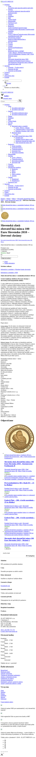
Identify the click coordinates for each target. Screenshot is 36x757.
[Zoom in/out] (7, 751)
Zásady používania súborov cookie (11, 683)
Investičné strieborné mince (16, 11)
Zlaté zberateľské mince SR (20, 63)
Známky (10, 33)
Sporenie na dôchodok (14, 71)
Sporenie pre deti (13, 69)
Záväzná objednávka (7, 680)
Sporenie (7, 66)
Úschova (7, 72)
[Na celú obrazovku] (5, 751)
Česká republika (13, 28)
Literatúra (11, 24)
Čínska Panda (12, 19)
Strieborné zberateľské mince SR (20, 62)
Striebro (10, 9)
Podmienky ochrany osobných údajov (12, 682)
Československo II (14, 29)
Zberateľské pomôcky (14, 37)
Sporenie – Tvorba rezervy (16, 67)
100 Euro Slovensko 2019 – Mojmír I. (19, 539)
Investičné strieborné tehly (19, 114)
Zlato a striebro (16, 174)
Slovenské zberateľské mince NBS (18, 59)
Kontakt (6, 77)
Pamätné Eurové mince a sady (24, 139)
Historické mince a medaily (16, 51)
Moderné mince (12, 56)
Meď (9, 18)
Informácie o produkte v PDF (9, 272)
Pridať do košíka (5, 258)
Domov (3, 198)
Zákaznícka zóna (9, 75)
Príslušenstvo (19, 47)
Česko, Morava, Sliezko (15, 52)
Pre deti (10, 42)
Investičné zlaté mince (14, 8)
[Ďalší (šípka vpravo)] (3, 753)
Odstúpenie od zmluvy (7, 678)
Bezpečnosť (4, 670)
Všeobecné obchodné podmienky (10, 675)
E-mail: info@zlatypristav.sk (9, 631)
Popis (6, 261)
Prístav (9, 198)
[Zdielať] (3, 751)
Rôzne (20, 39)
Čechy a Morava (13, 34)
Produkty (7, 4)
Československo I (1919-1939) (25, 129)
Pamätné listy (12, 61)
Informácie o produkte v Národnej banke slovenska (16, 269)
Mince (16, 39)
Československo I (17, 147)
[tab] (19, 261)
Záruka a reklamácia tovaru (9, 677)
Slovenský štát (18, 36)
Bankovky (11, 26)
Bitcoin (3, 697)
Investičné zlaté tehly (27, 8)
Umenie (10, 44)
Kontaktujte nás (5, 586)
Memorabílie (12, 21)
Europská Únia (23, 29)
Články (6, 74)
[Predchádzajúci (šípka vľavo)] (1, 753)
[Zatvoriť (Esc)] (1, 751)
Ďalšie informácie (9, 263)
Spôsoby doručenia (6, 673)
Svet (9, 57)
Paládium (11, 16)
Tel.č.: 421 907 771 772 (8, 630)
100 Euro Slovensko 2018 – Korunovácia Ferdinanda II (19, 464)
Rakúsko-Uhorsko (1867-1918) (24, 54)
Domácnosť (11, 47)
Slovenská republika (18, 152)
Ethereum (3, 699)
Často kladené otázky (7, 702)
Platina (10, 14)
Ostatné (10, 46)
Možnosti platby (5, 672)
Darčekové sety (12, 23)
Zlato (9, 6)
